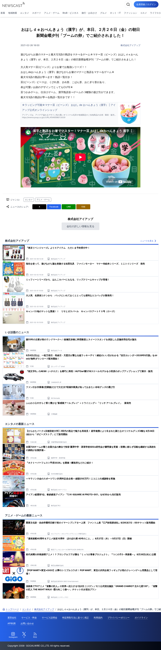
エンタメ (24, 12)
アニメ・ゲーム (51, 12)
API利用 (12, 623)
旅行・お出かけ (89, 12)
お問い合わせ (27, 623)
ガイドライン (141, 617)
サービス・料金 (29, 617)
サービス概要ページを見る (137, 643)
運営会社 (12, 617)
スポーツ (36, 12)
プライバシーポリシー (119, 617)
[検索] (128, 4)
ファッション (130, 12)
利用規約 (98, 617)
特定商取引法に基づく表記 (75, 617)
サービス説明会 (49, 617)
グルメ (103, 12)
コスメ (143, 12)
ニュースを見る (146, 241)
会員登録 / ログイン (146, 4)
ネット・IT (115, 12)
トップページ (12, 609)
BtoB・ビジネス (70, 12)
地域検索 (12, 12)
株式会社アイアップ (130, 45)
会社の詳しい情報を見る (80, 226)
